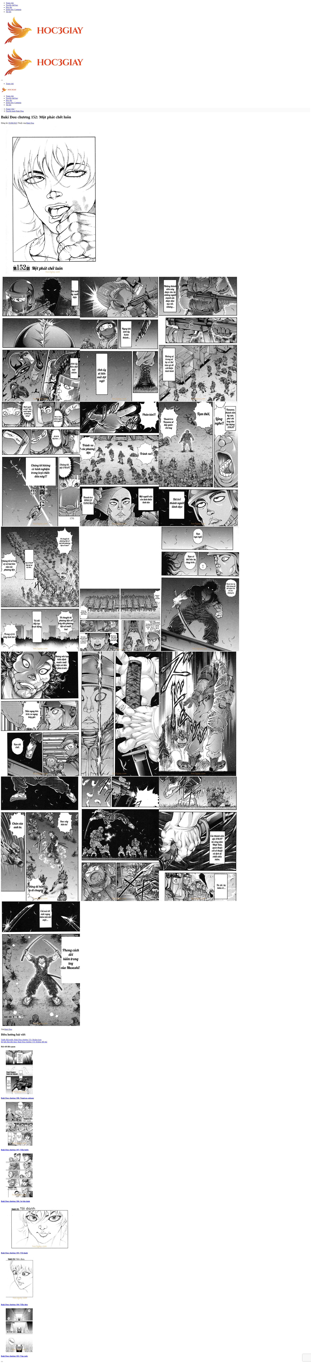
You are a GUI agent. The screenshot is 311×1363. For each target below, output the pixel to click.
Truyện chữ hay (12, 5)
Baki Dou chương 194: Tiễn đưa (14, 1305)
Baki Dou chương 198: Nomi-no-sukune (17, 1098)
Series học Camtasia (13, 10)
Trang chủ (10, 3)
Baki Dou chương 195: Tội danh (14, 1253)
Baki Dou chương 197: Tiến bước (15, 1150)
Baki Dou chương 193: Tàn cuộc (14, 1356)
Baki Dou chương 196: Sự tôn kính (15, 1201)
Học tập (9, 7)
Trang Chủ (10, 109)
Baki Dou (20, 111)
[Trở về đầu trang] (2, 1361)
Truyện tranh (11, 111)
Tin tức (8, 12)
